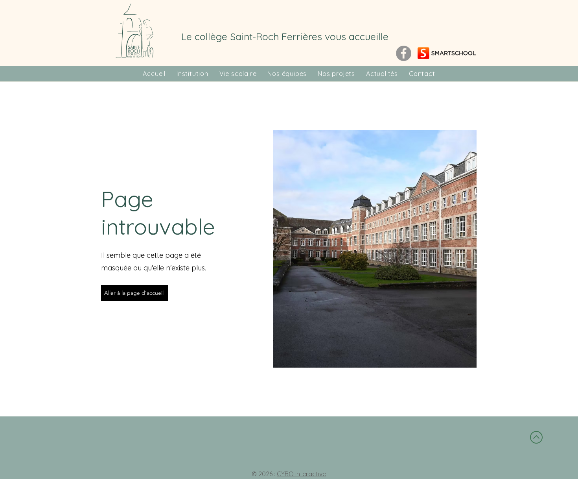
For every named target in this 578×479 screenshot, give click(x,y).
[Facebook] (403, 53)
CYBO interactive (301, 474)
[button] (192, 73)
